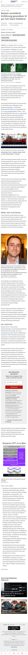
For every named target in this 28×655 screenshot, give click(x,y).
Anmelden (24, 1)
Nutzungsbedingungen (10, 402)
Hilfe (14, 631)
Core (20, 331)
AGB (3, 631)
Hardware (3, 4)
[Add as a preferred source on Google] (14, 628)
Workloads (8, 295)
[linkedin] (14, 653)
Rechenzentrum (5, 333)
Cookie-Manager (9, 631)
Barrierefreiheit (5, 634)
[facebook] (1, 653)
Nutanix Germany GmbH (8, 32)
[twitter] (5, 653)
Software (15, 85)
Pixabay (18, 82)
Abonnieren (14, 387)
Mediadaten (14, 633)
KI (21, 87)
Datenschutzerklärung (11, 405)
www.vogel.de (14, 647)
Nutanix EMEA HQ (6, 35)
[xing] (10, 653)
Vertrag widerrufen (20, 631)
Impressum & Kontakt (15, 634)
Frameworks (23, 113)
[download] (22, 653)
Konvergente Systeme (10, 4)
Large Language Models (10, 111)
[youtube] (20, 625)
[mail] (18, 653)
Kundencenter (7, 633)
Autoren (14, 636)
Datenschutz (20, 633)
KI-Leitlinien (23, 634)
